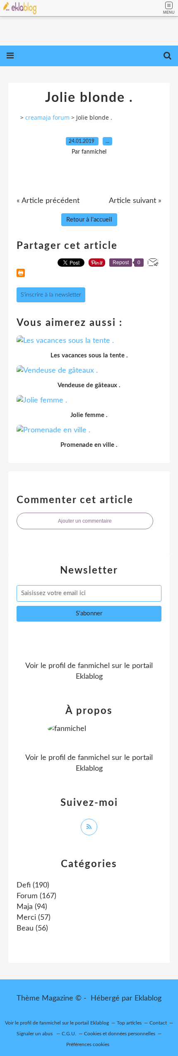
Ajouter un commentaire (85, 521)
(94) (32, 907)
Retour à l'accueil (89, 220)
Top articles (129, 1022)
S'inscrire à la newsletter (51, 295)
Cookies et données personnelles (119, 1033)
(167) (36, 896)
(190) (33, 885)
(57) (34, 917)
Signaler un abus (35, 1033)
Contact (158, 1022)
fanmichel (94, 666)
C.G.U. (69, 1033)
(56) (32, 928)
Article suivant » (135, 201)
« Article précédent (48, 201)
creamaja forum (47, 117)
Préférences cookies (87, 1044)
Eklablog (148, 998)
